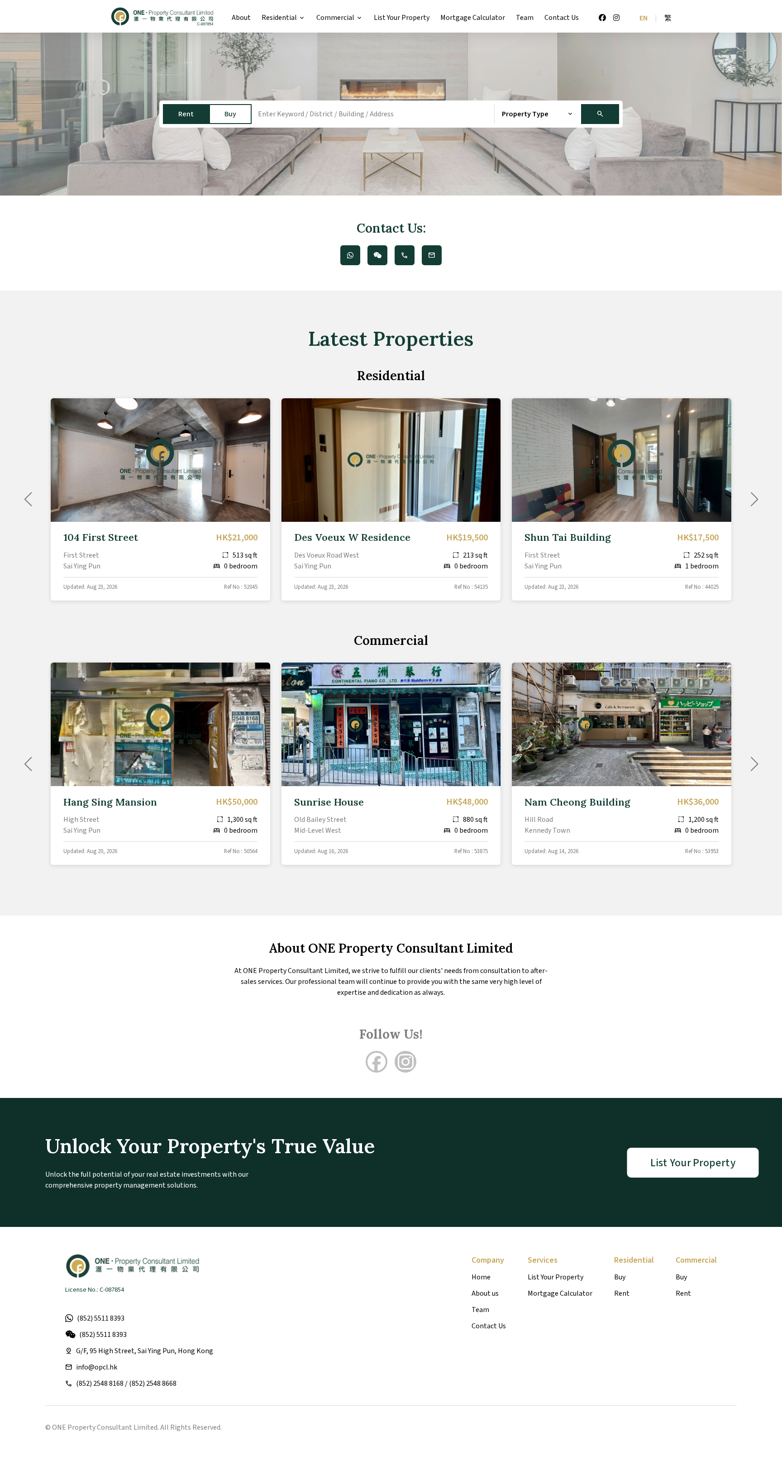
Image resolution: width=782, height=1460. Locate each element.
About (241, 18)
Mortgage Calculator (472, 18)
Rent (186, 114)
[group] (160, 499)
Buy (230, 114)
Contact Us (561, 18)
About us (485, 1293)
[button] (754, 499)
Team (525, 18)
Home (481, 1277)
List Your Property (401, 18)
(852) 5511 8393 (100, 1318)
